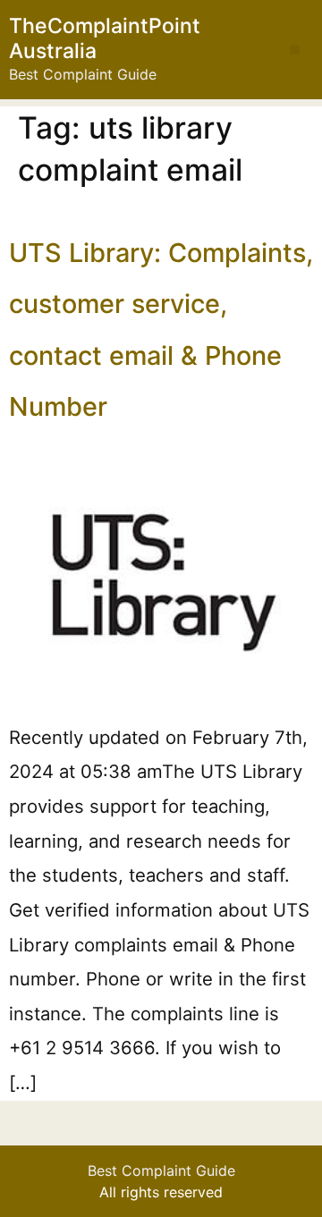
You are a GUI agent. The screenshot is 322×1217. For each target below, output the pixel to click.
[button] (295, 50)
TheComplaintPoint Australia (104, 38)
